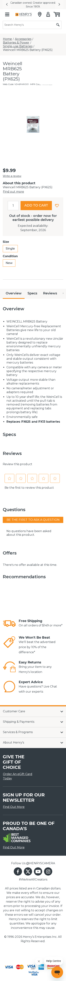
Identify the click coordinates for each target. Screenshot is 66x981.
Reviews (50, 293)
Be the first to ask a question (33, 520)
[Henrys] (23, 14)
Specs (32, 293)
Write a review (12, 176)
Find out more (13, 191)
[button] (7, 4)
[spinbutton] (13, 205)
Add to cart (36, 205)
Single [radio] (10, 248)
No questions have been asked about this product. (28, 532)
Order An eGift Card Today (17, 776)
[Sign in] (48, 14)
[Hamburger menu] (7, 14)
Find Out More (14, 807)
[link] (9, 623)
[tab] (14, 294)
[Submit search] (58, 25)
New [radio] (9, 263)
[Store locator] (39, 14)
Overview (14, 293)
